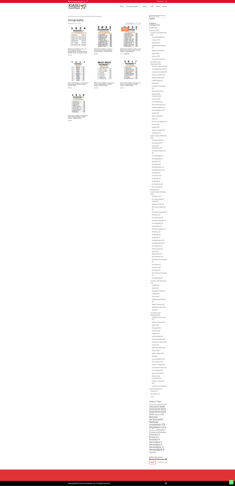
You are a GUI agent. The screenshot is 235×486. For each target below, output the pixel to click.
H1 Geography (156, 159)
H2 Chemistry (156, 184)
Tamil (153, 119)
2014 (161, 404)
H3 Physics (155, 237)
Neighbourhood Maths (159, 45)
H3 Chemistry (156, 246)
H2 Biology (155, 178)
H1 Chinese (155, 164)
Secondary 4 (156, 449)
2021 (163, 409)
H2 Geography (156, 156)
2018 (162, 406)
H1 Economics (156, 143)
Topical (152, 452)
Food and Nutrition (157, 104)
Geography (155, 133)
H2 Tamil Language (158, 229)
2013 (158, 404)
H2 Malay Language (158, 220)
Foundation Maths (157, 37)
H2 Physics (155, 175)
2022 (152, 411)
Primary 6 (154, 439)
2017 (156, 406)
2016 (151, 407)
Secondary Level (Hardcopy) (87, 16)
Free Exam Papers (132, 6)
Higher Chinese (157, 50)
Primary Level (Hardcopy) (158, 33)
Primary (153, 391)
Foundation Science (158, 59)
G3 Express (157, 426)
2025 (151, 414)
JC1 (160, 427)
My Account (160, 1)
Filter (152, 462)
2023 (157, 411)
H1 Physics (155, 173)
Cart (166, 1)
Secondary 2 (155, 444)
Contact (164, 6)
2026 (156, 415)
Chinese (154, 40)
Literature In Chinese (158, 72)
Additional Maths (157, 107)
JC (151, 397)
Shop (144, 6)
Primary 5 (154, 437)
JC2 (164, 427)
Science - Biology (157, 130)
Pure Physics (156, 116)
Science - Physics (157, 75)
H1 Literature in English (159, 259)
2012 (155, 404)
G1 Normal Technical (156, 417)
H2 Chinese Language (158, 212)
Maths (154, 53)
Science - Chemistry (158, 66)
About (158, 6)
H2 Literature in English (159, 273)
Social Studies (156, 80)
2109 (159, 414)
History (154, 83)
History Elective (157, 91)
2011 (153, 404)
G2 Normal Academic (156, 422)
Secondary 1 (155, 442)
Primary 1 (161, 430)
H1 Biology (155, 181)
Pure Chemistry (157, 110)
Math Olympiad (152, 430)
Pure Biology (156, 102)
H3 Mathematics (157, 204)
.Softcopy (152, 190)
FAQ (151, 6)
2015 (164, 404)
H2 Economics (156, 140)
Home (122, 6)
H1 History (155, 215)
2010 (150, 404)
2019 (151, 409)
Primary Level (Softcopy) (158, 281)
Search (152, 18)
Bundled (151, 28)
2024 (163, 411)
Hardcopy (75, 16)
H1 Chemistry (156, 187)
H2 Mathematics (157, 170)
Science (154, 56)
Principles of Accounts (159, 86)
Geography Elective (158, 69)
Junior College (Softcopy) (158, 192)
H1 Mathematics (157, 167)
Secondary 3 (156, 447)
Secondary (154, 394)
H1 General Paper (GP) (159, 151)
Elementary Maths (157, 121)
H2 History (155, 161)
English (154, 43)
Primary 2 (153, 432)
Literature (155, 99)
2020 (157, 409)
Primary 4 (155, 434)
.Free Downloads (154, 389)
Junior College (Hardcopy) (159, 136)
